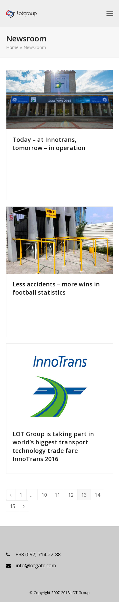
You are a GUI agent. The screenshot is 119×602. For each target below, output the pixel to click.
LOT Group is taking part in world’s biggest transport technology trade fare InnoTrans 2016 (53, 446)
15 (14, 507)
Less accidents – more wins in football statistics (56, 288)
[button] (109, 13)
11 (59, 496)
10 (46, 496)
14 (99, 496)
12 (72, 496)
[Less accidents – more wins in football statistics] (59, 239)
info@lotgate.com (36, 565)
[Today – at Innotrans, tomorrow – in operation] (59, 99)
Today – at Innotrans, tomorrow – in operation (49, 143)
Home (12, 47)
